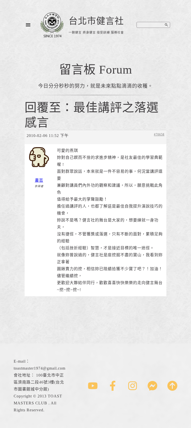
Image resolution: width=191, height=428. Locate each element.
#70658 (159, 134)
